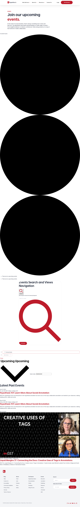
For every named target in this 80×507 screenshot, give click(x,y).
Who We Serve (25, 2)
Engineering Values (32, 478)
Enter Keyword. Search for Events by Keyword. (28, 295)
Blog (5, 476)
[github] (76, 503)
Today (1, 358)
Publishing (43, 483)
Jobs (17, 481)
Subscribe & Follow (57, 483)
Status (17, 487)
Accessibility (6, 483)
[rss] (74, 503)
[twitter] (70, 503)
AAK (42, 492)
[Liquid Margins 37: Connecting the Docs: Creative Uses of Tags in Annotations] (40, 435)
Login (58, 2)
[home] (11, 2)
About (17, 476)
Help (5, 478)
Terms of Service (7, 492)
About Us (34, 2)
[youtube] (72, 503)
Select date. (33, 374)
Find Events (23, 343)
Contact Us (49, 2)
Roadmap (30, 485)
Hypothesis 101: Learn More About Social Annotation (24, 393)
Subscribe (72, 487)
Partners (18, 483)
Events (42, 476)
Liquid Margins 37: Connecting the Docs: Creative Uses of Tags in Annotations (36, 460)
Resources (41, 2)
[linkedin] (68, 503)
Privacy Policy (6, 487)
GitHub (29, 483)
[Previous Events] (41, 352)
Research (43, 485)
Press (17, 485)
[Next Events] (7, 355)
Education (43, 478)
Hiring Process (31, 487)
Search (54, 476)
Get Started (67, 2)
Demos (42, 487)
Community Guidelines (8, 485)
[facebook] (67, 503)
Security (5, 489)
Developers (31, 476)
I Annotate (43, 489)
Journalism (43, 481)
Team (17, 478)
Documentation (31, 481)
